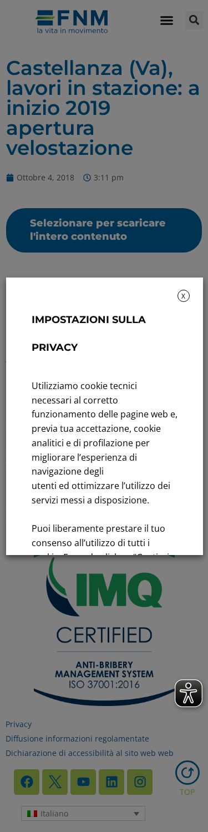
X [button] (183, 296)
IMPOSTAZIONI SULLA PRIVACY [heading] (88, 334)
